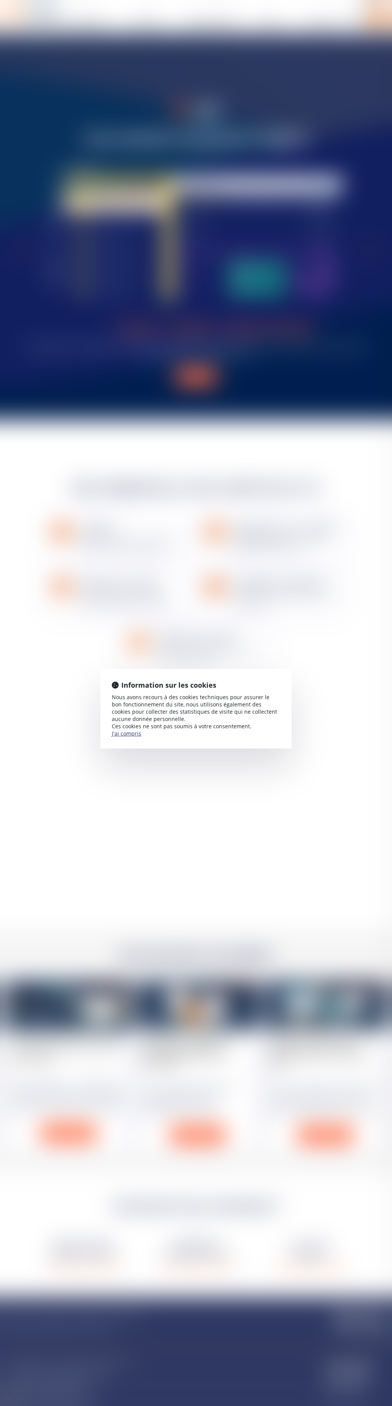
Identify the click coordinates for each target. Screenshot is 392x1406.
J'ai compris (126, 733)
